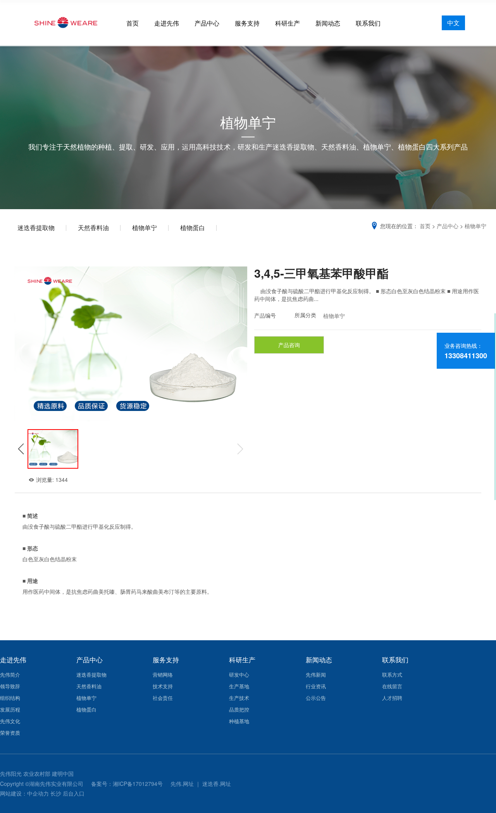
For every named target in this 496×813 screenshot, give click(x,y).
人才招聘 (392, 697)
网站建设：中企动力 (24, 793)
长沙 (55, 793)
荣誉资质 (10, 732)
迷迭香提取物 (36, 227)
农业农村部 (36, 773)
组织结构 (10, 697)
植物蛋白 (192, 227)
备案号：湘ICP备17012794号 (127, 783)
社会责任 (163, 697)
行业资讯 (316, 686)
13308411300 (465, 356)
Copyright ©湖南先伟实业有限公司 (42, 783)
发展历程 (10, 709)
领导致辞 (10, 686)
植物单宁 (144, 227)
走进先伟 (166, 23)
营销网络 (163, 674)
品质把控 (239, 709)
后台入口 (73, 793)
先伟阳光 (11, 773)
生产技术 (239, 697)
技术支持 (163, 686)
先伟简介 (10, 674)
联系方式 (392, 674)
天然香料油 (93, 227)
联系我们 (368, 23)
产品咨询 (289, 345)
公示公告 (316, 697)
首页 (132, 23)
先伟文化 (10, 721)
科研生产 (287, 23)
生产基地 (239, 686)
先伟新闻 (316, 674)
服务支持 (247, 23)
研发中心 (239, 674)
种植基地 (239, 721)
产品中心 (207, 23)
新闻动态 (327, 23)
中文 (453, 22)
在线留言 (392, 686)
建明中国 (63, 773)
